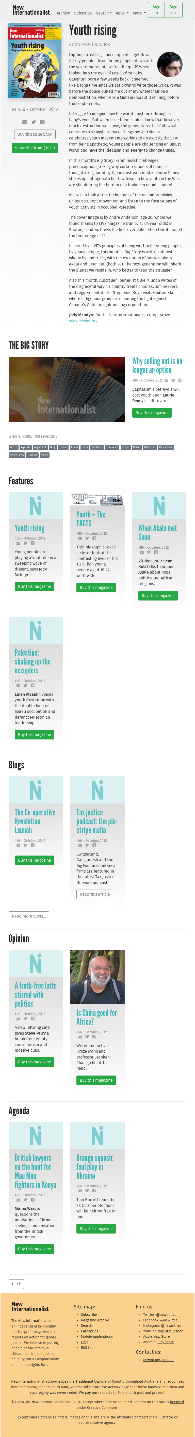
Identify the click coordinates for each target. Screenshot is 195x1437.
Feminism (112, 447)
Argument (40, 447)
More (138, 13)
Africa (13, 447)
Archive (63, 13)
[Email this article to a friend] (165, 381)
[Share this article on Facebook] (179, 381)
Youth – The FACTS (90, 519)
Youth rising (29, 528)
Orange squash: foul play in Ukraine (95, 1166)
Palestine (149, 447)
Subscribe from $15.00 (35, 148)
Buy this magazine (152, 413)
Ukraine (32, 455)
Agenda (25, 447)
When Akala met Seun (157, 532)
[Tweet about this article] (172, 381)
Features (97, 447)
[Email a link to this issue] (24, 122)
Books (63, 447)
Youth (44, 455)
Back (16, 1284)
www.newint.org (83, 321)
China (74, 447)
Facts (85, 447)
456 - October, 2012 (147, 380)
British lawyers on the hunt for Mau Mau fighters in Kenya (35, 1171)
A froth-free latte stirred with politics (36, 994)
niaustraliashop (170, 1331)
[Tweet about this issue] (33, 122)
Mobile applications (97, 1336)
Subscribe (83, 13)
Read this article (95, 894)
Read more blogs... (29, 916)
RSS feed (88, 1348)
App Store (162, 1336)
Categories (89, 1331)
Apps (120, 13)
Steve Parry (17, 455)
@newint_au (166, 1315)
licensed (177, 1402)
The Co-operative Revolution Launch (35, 821)
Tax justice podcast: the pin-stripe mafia (97, 821)
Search (102, 13)
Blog (53, 447)
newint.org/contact (158, 1360)
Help (84, 1342)
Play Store (165, 1342)
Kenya (125, 447)
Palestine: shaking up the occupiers (33, 661)
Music (136, 447)
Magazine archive (95, 1320)
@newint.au (170, 1320)
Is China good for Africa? (96, 1017)
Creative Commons (102, 1408)
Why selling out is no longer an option (157, 365)
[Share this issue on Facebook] (42, 122)
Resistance (166, 447)
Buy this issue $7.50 (35, 134)
